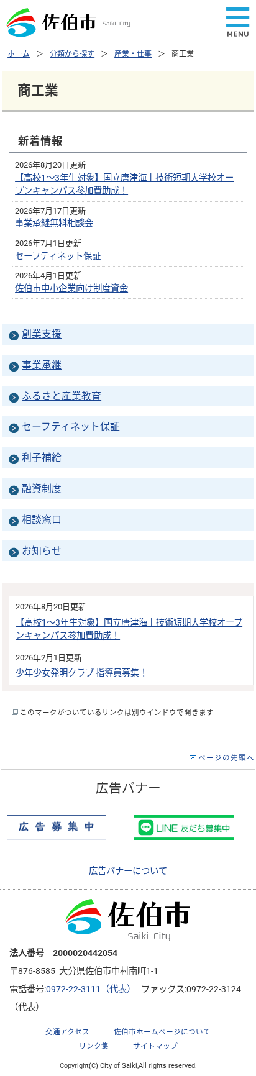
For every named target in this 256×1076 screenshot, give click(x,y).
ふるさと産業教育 (61, 396)
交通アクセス (67, 1032)
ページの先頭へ (226, 758)
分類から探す (72, 54)
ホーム (18, 54)
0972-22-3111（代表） (90, 989)
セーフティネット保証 (58, 256)
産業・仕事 (133, 54)
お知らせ (42, 551)
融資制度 (42, 489)
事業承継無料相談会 (54, 223)
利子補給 (42, 457)
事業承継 (42, 365)
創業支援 (42, 334)
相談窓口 (42, 520)
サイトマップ (155, 1046)
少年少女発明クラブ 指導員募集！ (82, 673)
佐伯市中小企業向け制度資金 (71, 288)
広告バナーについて (128, 871)
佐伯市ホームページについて (162, 1032)
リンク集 (94, 1046)
